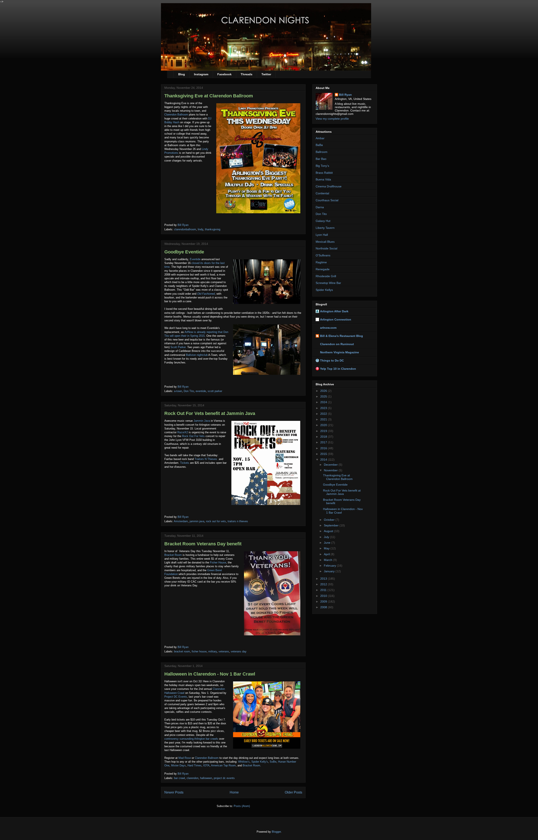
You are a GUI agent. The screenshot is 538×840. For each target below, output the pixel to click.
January (329, 571)
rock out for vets (216, 521)
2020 (324, 425)
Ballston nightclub (197, 354)
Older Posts (293, 792)
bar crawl (179, 778)
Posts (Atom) (242, 806)
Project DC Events (175, 696)
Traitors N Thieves (206, 459)
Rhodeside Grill (326, 276)
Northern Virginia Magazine (339, 352)
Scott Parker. (178, 347)
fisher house (199, 651)
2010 (324, 596)
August (329, 531)
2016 (324, 448)
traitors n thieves (238, 521)
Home (234, 792)
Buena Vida (323, 179)
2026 (324, 390)
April (327, 554)
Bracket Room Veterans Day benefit (202, 543)
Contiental (322, 193)
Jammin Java (202, 420)
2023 (324, 408)
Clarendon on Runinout (337, 344)
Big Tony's (322, 165)
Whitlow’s (244, 761)
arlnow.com (328, 327)
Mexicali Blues (325, 241)
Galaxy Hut (323, 221)
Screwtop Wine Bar (328, 283)
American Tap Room (223, 765)
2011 (323, 590)
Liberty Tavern (325, 227)
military (212, 651)
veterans (224, 651)
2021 (324, 419)
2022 (324, 413)
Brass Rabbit (324, 172)
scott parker (215, 391)
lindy (200, 229)
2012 (324, 584)
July (327, 537)
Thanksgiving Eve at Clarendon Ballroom (208, 95)
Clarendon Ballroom (176, 114)
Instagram (201, 74)
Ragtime (321, 262)
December (331, 464)
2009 (324, 601)
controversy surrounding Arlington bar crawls (191, 738)
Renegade (323, 269)
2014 (324, 459)
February (330, 565)
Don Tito (189, 391)
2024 (324, 402)
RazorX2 (182, 432)
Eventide (195, 259)
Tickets (184, 462)
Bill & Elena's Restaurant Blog (341, 336)
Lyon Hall (322, 234)
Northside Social (326, 248)
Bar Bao (321, 158)
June (327, 542)
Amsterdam (181, 521)
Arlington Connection (335, 319)
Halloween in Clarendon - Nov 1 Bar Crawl (209, 674)
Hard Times (194, 765)
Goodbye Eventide (184, 251)
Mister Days (178, 765)
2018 (324, 436)
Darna (320, 207)
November (331, 470)
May (327, 548)
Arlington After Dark (334, 311)
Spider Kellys (324, 289)
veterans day (239, 651)
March (328, 560)
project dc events (224, 778)
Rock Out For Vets (193, 436)
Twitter (266, 74)
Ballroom (321, 152)
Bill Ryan (345, 94)
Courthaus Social (327, 200)
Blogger (276, 831)
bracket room (182, 651)
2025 (324, 396)
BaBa (319, 145)
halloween (206, 778)
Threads (246, 74)
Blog (181, 74)
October (329, 519)
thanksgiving (212, 229)
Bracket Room (173, 554)
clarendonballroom (185, 229)
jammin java (197, 521)
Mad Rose (184, 757)
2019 (324, 431)
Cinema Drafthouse (329, 186)
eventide (201, 391)
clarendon (192, 778)
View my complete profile (332, 118)
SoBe (273, 761)
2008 (324, 607)
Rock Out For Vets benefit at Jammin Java (209, 413)
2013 (324, 578)
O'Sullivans (323, 255)
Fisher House (218, 562)
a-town (178, 391)
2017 (324, 442)
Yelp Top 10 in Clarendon (338, 368)
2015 (324, 454)
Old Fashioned (206, 293)
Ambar (320, 138)
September (331, 525)
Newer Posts (173, 792)
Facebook (224, 74)
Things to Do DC (332, 360)
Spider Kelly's (259, 761)
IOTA (206, 765)
